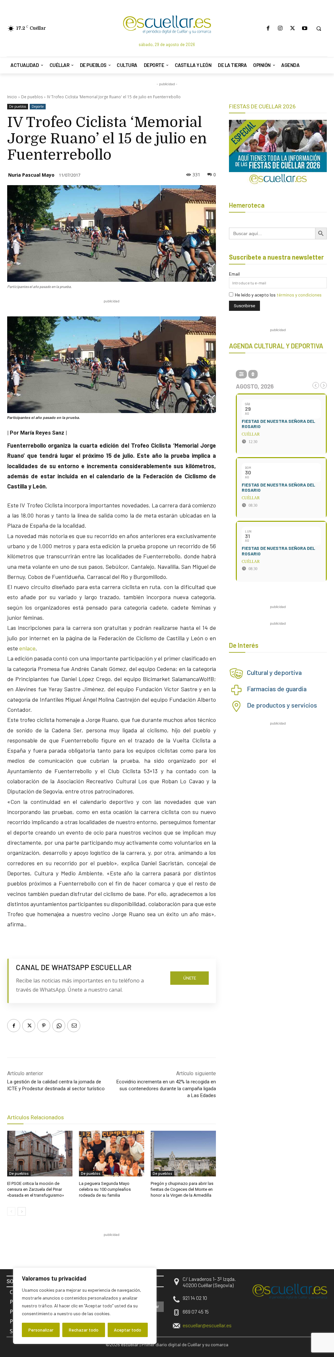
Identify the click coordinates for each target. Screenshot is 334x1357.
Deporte (38, 106)
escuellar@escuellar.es (207, 1325)
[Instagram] (280, 28)
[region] (85, 1306)
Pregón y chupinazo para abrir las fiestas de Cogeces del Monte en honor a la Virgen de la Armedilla (182, 1189)
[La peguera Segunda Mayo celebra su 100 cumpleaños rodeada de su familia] (111, 1153)
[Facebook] (268, 28)
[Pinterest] (43, 1025)
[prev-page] (11, 1211)
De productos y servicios (282, 705)
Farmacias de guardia (277, 689)
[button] (319, 28)
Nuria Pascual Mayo (31, 175)
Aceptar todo (127, 1330)
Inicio (12, 97)
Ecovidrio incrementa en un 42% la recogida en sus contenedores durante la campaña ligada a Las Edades (166, 1088)
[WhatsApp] (58, 1025)
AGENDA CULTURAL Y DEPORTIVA (276, 346)
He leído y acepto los (278, 294)
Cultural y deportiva (274, 672)
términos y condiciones (299, 294)
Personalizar (40, 1330)
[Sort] (253, 374)
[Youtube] (304, 28)
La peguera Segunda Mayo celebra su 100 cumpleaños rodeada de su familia (105, 1189)
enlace (27, 648)
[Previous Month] (315, 385)
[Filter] (241, 374)
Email (234, 274)
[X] (292, 28)
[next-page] (22, 1211)
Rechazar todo (84, 1330)
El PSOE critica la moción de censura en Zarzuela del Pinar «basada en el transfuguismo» (35, 1189)
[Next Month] (323, 385)
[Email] (73, 1025)
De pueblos (32, 97)
